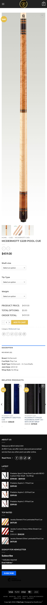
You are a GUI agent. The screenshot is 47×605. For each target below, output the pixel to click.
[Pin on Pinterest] (20, 334)
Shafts (25, 596)
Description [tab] (7, 348)
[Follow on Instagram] (21, 458)
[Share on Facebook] (8, 334)
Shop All (12, 596)
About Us (17, 598)
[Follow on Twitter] (29, 458)
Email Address (7, 563)
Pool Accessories (36, 596)
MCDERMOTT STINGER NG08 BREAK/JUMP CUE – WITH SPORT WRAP (34, 420)
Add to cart (19, 322)
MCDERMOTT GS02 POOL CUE (11, 419)
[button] (3, 4)
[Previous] (5, 118)
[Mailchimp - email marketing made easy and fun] (14, 581)
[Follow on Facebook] (17, 458)
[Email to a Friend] (16, 334)
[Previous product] (8, 248)
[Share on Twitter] (12, 334)
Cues (11, 238)
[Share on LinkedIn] (24, 334)
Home (4, 238)
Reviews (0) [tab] (7, 352)
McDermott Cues (22, 238)
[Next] (41, 118)
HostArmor (38, 602)
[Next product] (3, 248)
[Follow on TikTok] (25, 458)
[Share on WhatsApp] (4, 334)
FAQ (23, 598)
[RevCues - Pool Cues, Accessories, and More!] (23, 4)
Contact (30, 598)
